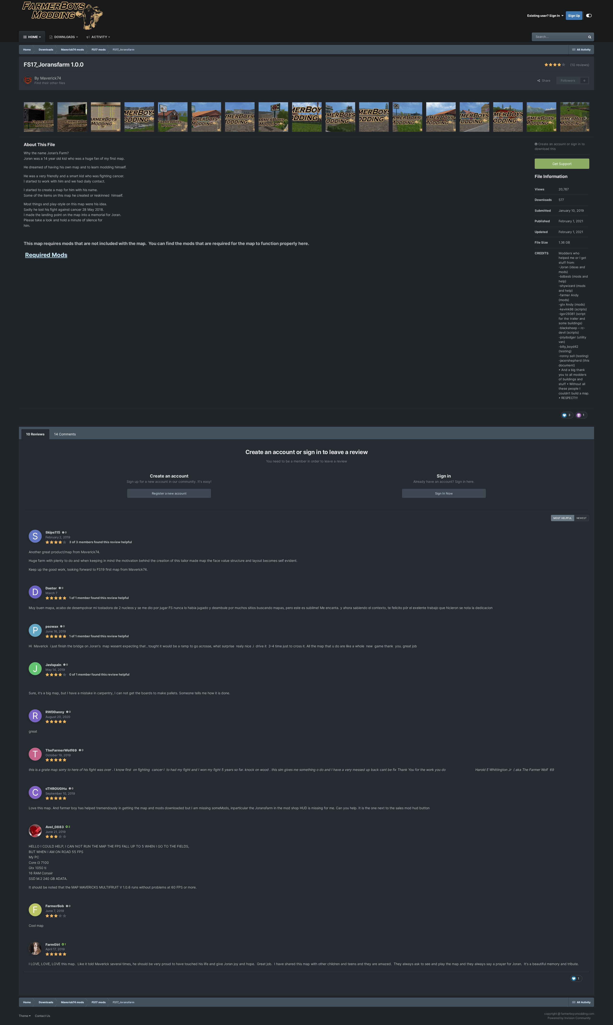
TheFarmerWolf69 (61, 750)
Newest (582, 518)
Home (33, 37)
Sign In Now (444, 493)
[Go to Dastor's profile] (35, 592)
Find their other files (49, 83)
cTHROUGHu (56, 788)
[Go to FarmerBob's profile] (35, 909)
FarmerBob (54, 906)
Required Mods (46, 254)
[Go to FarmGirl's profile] (35, 948)
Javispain (53, 665)
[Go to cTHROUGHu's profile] (35, 792)
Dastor (51, 588)
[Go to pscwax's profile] (35, 630)
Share (545, 80)
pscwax (51, 626)
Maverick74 (50, 78)
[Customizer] (589, 15)
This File (573, 37)
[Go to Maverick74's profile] (28, 80)
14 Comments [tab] (65, 434)
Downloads (64, 37)
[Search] (589, 37)
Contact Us (42, 1016)
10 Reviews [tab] (35, 434)
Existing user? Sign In (544, 15)
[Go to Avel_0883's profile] (35, 830)
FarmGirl (52, 944)
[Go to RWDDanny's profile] (35, 715)
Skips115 (52, 532)
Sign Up (574, 15)
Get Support (562, 164)
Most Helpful (562, 518)
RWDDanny (54, 712)
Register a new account (169, 493)
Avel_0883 (54, 827)
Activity (99, 37)
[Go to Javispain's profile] (35, 668)
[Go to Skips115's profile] (35, 536)
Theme (24, 1016)
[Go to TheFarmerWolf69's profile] (35, 754)
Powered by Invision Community (569, 1018)
